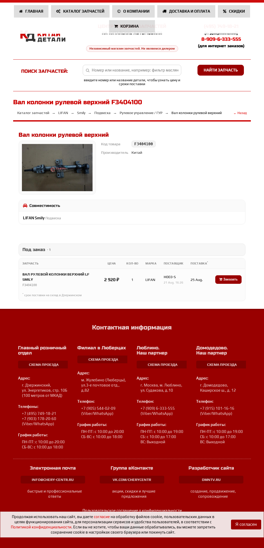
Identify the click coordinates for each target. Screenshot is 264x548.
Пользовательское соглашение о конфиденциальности (132, 510)
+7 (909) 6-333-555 (158, 408)
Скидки (236, 11)
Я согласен (246, 524)
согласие (102, 516)
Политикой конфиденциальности (41, 527)
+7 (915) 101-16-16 (217, 408)
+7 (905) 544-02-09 (98, 408)
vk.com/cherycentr (132, 480)
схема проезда (44, 364)
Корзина (129, 26)
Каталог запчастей (83, 11)
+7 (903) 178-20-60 (39, 418)
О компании (136, 11)
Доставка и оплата (189, 11)
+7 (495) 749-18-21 (39, 413)
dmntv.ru (211, 480)
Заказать (230, 279)
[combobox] (132, 70)
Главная (33, 11)
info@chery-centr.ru (53, 480)
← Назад (240, 113)
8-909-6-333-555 (221, 39)
